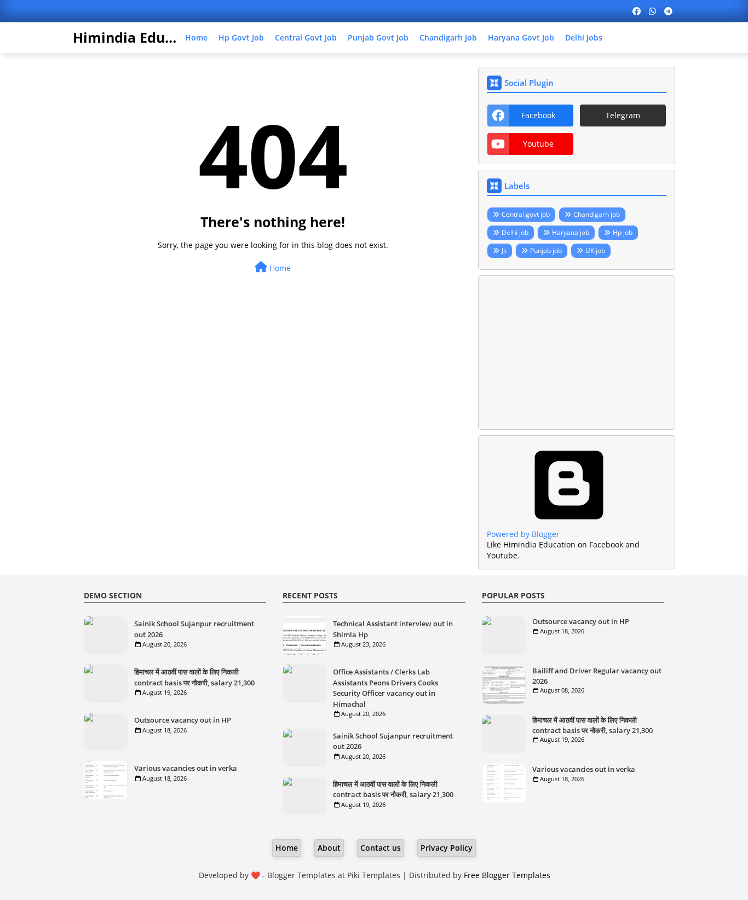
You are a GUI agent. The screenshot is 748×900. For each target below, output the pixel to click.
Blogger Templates (301, 875)
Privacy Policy (447, 848)
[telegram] (668, 11)
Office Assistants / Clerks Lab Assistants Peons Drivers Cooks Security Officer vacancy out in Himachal (385, 688)
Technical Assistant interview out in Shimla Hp (393, 629)
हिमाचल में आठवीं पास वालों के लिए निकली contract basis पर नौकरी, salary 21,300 (194, 677)
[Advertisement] (576, 352)
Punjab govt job (378, 37)
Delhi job (515, 232)
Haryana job (570, 232)
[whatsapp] (652, 11)
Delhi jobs (583, 37)
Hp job (622, 232)
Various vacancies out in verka (185, 768)
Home (196, 37)
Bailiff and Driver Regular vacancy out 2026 (596, 675)
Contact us (380, 848)
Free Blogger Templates (507, 875)
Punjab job (546, 250)
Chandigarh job (448, 37)
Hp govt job (241, 37)
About (329, 848)
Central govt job (306, 37)
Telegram (623, 115)
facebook (538, 115)
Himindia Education (140, 37)
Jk (504, 250)
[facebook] (636, 11)
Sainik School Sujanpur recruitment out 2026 (194, 629)
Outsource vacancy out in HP (182, 720)
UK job (595, 250)
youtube (538, 144)
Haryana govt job (521, 37)
